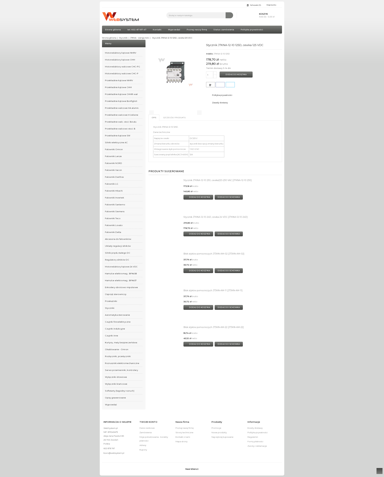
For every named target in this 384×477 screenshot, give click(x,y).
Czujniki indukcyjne (115, 328)
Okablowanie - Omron (116, 349)
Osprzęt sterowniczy (115, 294)
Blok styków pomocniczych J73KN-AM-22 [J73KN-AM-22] (213, 327)
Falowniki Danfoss (114, 177)
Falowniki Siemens (114, 211)
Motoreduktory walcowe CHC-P (121, 73)
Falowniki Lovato (114, 225)
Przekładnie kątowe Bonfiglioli (121, 101)
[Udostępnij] (220, 84)
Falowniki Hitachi (114, 191)
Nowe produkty (219, 432)
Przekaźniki (111, 301)
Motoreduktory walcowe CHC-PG (122, 66)
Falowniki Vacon (113, 170)
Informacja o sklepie (117, 421)
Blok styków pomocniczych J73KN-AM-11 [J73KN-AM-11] (213, 290)
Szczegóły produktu (174, 117)
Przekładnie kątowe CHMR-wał (121, 94)
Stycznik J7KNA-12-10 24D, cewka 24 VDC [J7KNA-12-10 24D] (215, 217)
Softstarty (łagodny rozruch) (119, 391)
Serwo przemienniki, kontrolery (121, 370)
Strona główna (113, 29)
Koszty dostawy (255, 428)
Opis (154, 117)
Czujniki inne (111, 335)
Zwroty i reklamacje (257, 446)
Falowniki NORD (113, 163)
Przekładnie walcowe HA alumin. (122, 108)
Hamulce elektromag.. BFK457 (121, 280)
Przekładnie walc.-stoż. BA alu (120, 122)
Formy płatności (255, 441)
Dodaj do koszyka (236, 74)
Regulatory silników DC (117, 260)
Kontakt (157, 29)
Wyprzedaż (174, 29)
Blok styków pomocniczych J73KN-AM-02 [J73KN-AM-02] (213, 253)
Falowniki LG (111, 184)
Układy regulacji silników (118, 246)
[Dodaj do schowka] (210, 84)
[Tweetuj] (230, 84)
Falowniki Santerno (115, 204)
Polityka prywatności (252, 29)
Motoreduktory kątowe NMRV (120, 53)
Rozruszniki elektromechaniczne (122, 363)
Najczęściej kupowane (222, 437)
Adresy (143, 445)
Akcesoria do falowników (118, 239)
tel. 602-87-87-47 (136, 29)
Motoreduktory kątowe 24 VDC (121, 266)
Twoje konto (148, 421)
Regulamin (253, 437)
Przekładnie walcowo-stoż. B (120, 128)
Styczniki (109, 308)
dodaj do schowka (229, 197)
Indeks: (209, 53)
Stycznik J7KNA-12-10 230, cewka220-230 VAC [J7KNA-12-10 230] (217, 180)
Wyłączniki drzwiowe (116, 377)
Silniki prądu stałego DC (117, 253)
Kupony (143, 450)
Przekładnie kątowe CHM (118, 87)
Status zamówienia (223, 29)
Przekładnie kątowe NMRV (119, 80)
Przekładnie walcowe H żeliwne (121, 115)
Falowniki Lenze (113, 156)
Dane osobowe (147, 428)
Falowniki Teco (112, 218)
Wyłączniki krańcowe (116, 384)
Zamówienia (146, 432)
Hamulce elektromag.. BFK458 (121, 273)
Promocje (216, 428)
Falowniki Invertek (114, 197)
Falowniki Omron (114, 149)
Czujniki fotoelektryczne (117, 322)
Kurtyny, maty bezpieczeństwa (121, 342)
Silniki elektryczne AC (116, 142)
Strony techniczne (184, 432)
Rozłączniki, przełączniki (118, 356)
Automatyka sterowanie (117, 315)
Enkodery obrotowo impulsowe (121, 287)
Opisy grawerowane (115, 397)
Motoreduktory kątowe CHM (120, 59)
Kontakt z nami (183, 437)
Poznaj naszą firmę (197, 29)
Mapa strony (182, 441)
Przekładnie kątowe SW (117, 135)
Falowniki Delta (113, 232)
